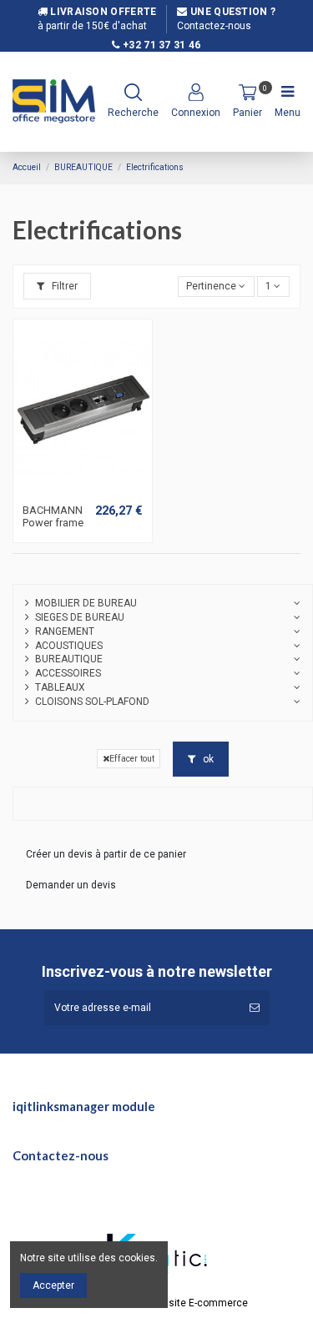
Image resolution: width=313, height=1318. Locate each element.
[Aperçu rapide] (93, 490)
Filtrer (63, 286)
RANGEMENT (64, 631)
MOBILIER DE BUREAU (86, 603)
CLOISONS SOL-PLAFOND (92, 701)
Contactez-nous (214, 26)
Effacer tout (131, 758)
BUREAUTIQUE (69, 659)
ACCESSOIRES (68, 673)
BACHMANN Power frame (53, 517)
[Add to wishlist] (73, 490)
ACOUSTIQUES (69, 645)
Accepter (53, 1285)
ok (207, 759)
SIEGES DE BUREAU (79, 617)
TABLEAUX (60, 687)
